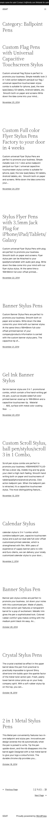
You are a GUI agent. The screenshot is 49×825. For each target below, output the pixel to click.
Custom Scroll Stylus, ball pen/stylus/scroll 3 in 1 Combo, (24, 449)
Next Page (41, 795)
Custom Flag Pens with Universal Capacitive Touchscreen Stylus (23, 55)
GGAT (5, 9)
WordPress (41, 816)
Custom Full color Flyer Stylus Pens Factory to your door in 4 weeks (24, 139)
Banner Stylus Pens (22, 306)
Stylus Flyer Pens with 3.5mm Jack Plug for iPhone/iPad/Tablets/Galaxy (24, 228)
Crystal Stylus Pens (22, 655)
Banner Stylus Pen (21, 589)
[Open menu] (45, 9)
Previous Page (10, 789)
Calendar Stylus (19, 524)
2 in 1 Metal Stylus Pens (21, 723)
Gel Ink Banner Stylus (18, 377)
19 (45, 789)
